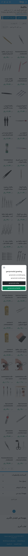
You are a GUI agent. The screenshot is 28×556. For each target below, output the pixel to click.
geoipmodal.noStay (14, 283)
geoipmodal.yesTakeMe (14, 288)
